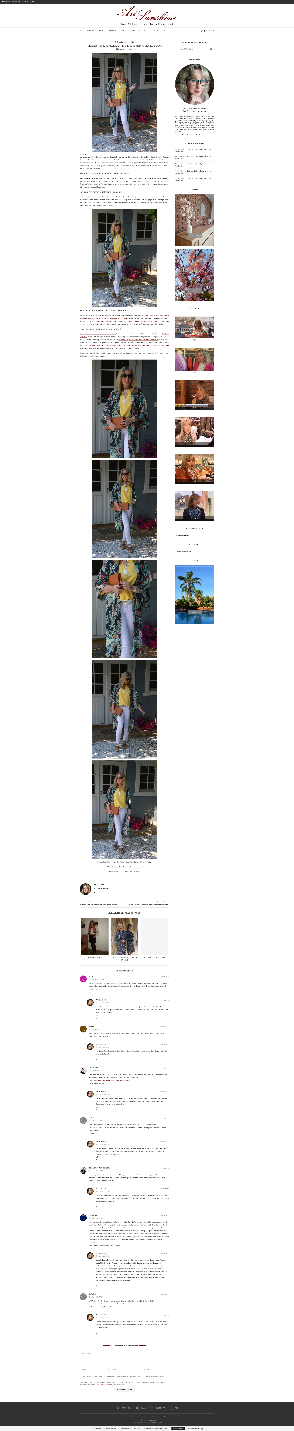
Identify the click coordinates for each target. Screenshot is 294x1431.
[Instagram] (201, 31)
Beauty (156, 31)
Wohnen (112, 31)
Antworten (165, 976)
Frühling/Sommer (121, 42)
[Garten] (194, 275)
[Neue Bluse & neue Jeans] (154, 936)
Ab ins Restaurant (95, 958)
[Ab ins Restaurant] (95, 936)
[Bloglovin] (207, 31)
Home (82, 31)
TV (139, 31)
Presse (132, 31)
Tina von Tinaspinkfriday (99, 1168)
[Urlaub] (194, 594)
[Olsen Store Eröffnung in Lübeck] (124, 936)
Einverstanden (178, 1429)
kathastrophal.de (156, 1423)
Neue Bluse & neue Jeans (154, 958)
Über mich (91, 31)
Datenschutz (16, 2)
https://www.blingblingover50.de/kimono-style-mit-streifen (109, 1080)
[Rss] (209, 31)
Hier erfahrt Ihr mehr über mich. (194, 135)
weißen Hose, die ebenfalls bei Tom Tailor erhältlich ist (138, 340)
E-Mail (33, 2)
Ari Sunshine (119, 49)
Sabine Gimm (94, 1068)
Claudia (92, 1118)
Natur (165, 31)
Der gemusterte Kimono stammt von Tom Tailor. (98, 334)
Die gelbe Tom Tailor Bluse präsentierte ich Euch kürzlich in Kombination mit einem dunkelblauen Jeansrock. (129, 345)
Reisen (146, 31)
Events (123, 31)
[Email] (204, 31)
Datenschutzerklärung (105, 1384)
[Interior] (194, 220)
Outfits (101, 31)
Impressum (6, 2)
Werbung (25, 2)
